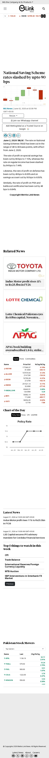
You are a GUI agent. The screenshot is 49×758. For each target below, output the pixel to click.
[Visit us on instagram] (31, 755)
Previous (9, 584)
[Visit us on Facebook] (13, 755)
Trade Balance (12, 559)
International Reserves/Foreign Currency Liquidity (22, 565)
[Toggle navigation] (5, 8)
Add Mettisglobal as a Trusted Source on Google (24, 127)
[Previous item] (42, 16)
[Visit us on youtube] (36, 755)
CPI (6, 555)
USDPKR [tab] (34, 415)
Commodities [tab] (30, 359)
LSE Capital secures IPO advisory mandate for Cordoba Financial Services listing (24, 537)
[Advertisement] (24, 42)
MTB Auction (12, 571)
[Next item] (44, 16)
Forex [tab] (22, 359)
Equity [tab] (16, 359)
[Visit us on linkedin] (22, 755)
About (28, 752)
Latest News (17, 752)
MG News (8, 108)
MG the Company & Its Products (16, 2)
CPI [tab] (28, 415)
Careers (36, 752)
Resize (12, 115)
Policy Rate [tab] (16, 415)
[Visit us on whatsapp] (27, 755)
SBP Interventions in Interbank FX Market (23, 577)
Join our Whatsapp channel (25, 120)
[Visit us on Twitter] (18, 755)
